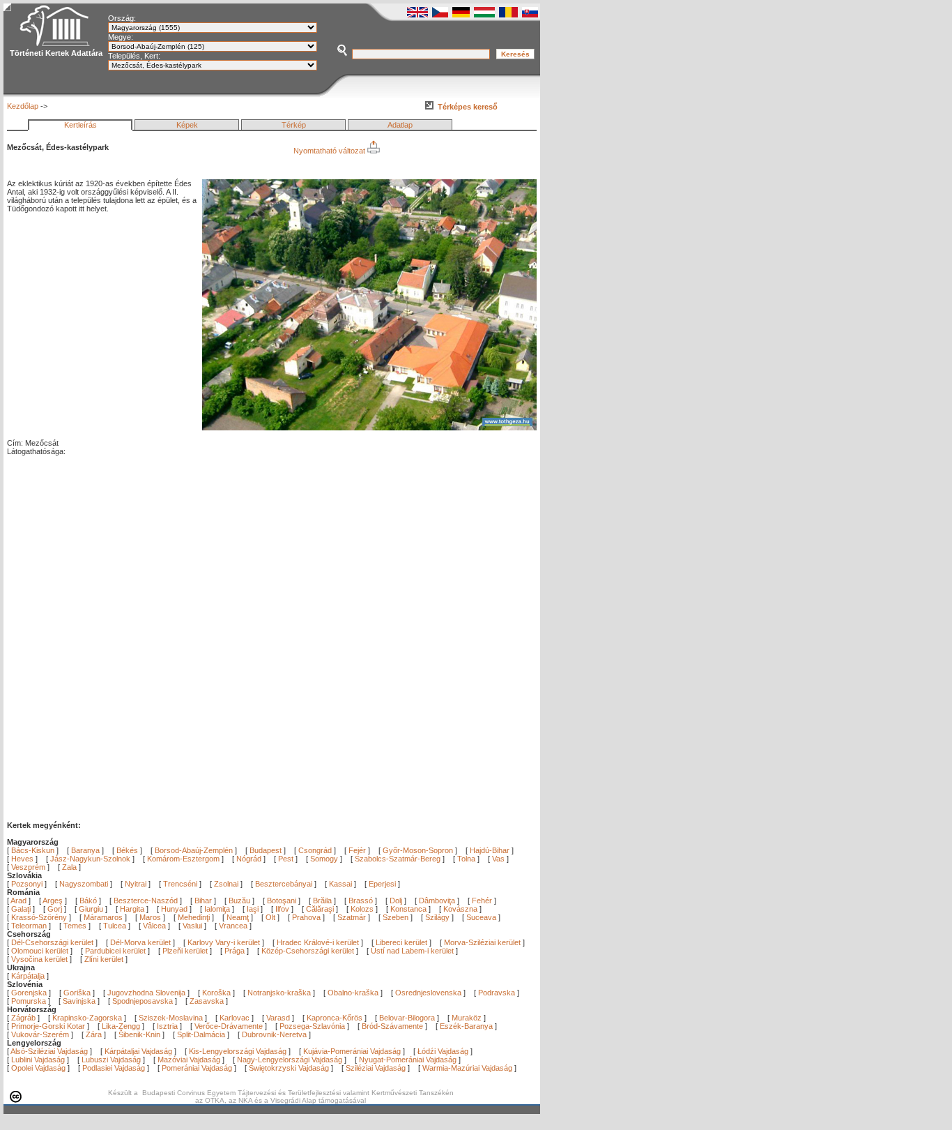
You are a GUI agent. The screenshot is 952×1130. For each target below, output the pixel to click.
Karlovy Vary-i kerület (223, 942)
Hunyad (175, 909)
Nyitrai (135, 884)
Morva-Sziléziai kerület (482, 942)
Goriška (77, 992)
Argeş (54, 900)
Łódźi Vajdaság (442, 1051)
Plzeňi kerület (185, 951)
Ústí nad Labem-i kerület (412, 951)
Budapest (265, 850)
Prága (234, 951)
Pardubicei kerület (115, 951)
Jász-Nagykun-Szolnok (90, 858)
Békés (127, 850)
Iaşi (254, 909)
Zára (94, 1034)
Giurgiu (92, 909)
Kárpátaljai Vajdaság (138, 1051)
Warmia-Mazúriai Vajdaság (467, 1068)
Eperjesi (382, 884)
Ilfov (283, 909)
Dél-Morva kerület (140, 942)
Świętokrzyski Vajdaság (289, 1068)
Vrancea (234, 925)
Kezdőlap (22, 106)
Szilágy (438, 917)
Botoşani (282, 900)
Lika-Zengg (121, 1026)
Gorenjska (29, 992)
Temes (76, 925)
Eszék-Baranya (466, 1026)
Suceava (482, 917)
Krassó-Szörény (40, 917)
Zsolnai (226, 884)
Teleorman (30, 925)
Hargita (133, 909)
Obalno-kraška (353, 992)
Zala (69, 867)
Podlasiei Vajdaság (113, 1068)
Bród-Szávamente (392, 1026)
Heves (22, 858)
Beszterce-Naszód (147, 900)
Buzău (240, 900)
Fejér (357, 850)
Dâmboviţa (438, 900)
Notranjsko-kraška (279, 992)
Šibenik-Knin (139, 1034)
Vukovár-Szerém (40, 1034)
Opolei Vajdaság (38, 1068)
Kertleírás (80, 125)
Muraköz (467, 1018)
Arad (19, 900)
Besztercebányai (283, 884)
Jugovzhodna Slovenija (146, 992)
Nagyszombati (83, 884)
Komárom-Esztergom (183, 858)
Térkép (294, 125)
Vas (498, 858)
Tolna (466, 858)
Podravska (496, 992)
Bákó (89, 900)
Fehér (483, 900)
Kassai (340, 884)
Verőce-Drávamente (228, 1026)
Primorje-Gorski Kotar (48, 1026)
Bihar (204, 900)
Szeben (396, 917)
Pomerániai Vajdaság (197, 1068)
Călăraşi (321, 909)
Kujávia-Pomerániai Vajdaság (352, 1051)
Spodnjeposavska (142, 1001)
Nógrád (248, 858)
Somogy (324, 858)
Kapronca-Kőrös (334, 1018)
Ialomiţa (218, 909)
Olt (271, 917)
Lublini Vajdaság (38, 1059)
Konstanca (409, 909)
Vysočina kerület (39, 959)
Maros (151, 917)
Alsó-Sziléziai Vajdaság (49, 1051)
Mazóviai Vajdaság (189, 1059)
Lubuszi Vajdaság (111, 1059)
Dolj (397, 900)
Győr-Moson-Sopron (418, 850)
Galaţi (22, 909)
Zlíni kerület (103, 959)
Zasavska (207, 1001)
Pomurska (29, 1001)
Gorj (55, 909)
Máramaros (104, 917)
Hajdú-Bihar (489, 850)
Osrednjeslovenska (428, 992)
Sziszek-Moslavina (171, 1018)
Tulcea (115, 925)
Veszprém (28, 867)
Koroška (216, 992)
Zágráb (24, 1018)
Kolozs (363, 909)
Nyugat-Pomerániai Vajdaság (407, 1059)
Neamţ (239, 917)
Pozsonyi (28, 884)
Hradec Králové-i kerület (318, 942)
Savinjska (79, 1001)
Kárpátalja (28, 976)
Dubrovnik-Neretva (274, 1034)
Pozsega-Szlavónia (312, 1026)
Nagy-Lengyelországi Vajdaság (289, 1059)
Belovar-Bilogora (407, 1018)
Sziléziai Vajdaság (376, 1068)
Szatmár (352, 917)
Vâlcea (155, 925)
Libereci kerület (401, 942)
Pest (285, 858)
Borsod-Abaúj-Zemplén (194, 850)
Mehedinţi (195, 917)
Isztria (167, 1026)
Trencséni (180, 884)
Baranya (85, 850)
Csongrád (315, 850)
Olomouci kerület (39, 951)
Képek (187, 125)
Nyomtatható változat (330, 150)
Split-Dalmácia (201, 1034)
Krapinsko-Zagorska (87, 1018)
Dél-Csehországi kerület (52, 942)
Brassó (361, 900)
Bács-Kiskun (32, 850)
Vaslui (193, 925)
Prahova (307, 917)
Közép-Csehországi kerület (307, 951)
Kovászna (461, 909)
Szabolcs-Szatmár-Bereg (397, 858)
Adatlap (400, 125)
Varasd (278, 1018)
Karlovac (234, 1018)
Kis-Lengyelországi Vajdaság (237, 1051)
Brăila (323, 900)
